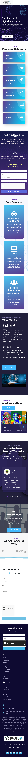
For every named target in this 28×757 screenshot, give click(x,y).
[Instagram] (17, 753)
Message (4, 591)
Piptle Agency (10, 427)
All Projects (8, 407)
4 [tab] (15, 496)
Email (3, 585)
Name (4, 578)
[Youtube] (20, 753)
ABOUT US (10, 368)
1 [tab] (10, 436)
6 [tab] (20, 496)
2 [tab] (10, 496)
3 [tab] (15, 436)
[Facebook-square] (11, 753)
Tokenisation (17, 430)
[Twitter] (14, 753)
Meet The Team (14, 529)
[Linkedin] (7, 753)
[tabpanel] (14, 422)
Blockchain (8, 430)
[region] (14, 20)
